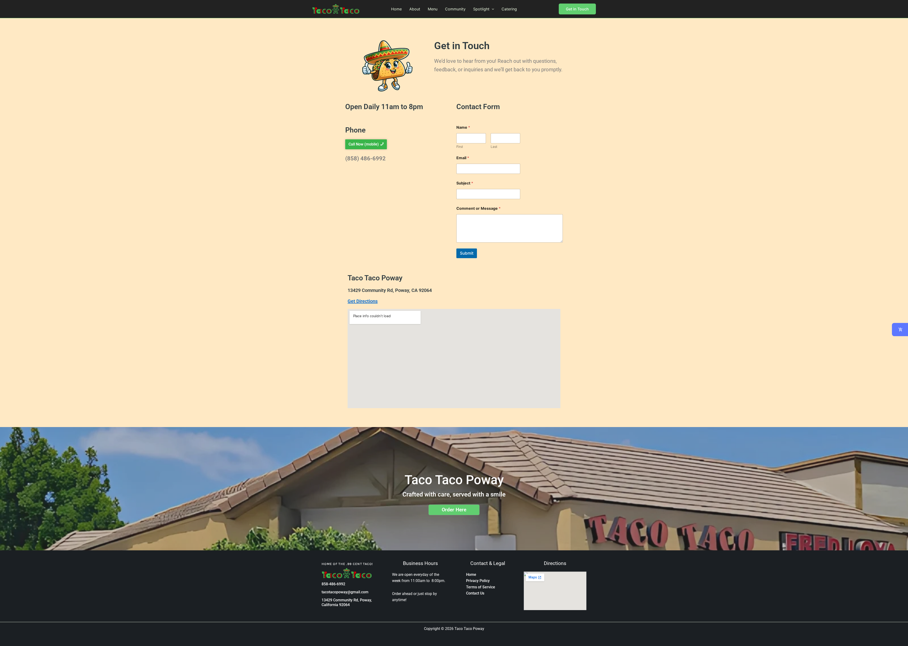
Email (462, 158)
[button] (491, 9)
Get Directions (363, 301)
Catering (509, 9)
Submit (466, 253)
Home (396, 9)
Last (494, 147)
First (459, 147)
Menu (432, 9)
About (414, 9)
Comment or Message (478, 208)
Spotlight (481, 9)
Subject (464, 183)
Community (455, 9)
